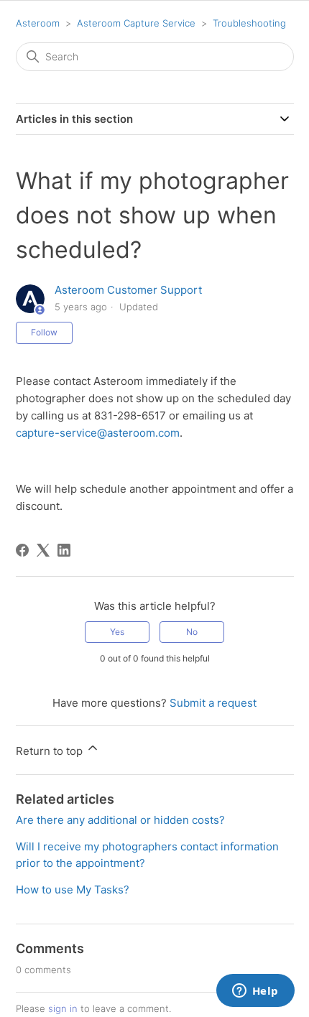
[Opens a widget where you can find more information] (255, 992)
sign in (63, 1008)
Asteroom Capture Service (136, 23)
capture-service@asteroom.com (98, 433)
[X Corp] (43, 550)
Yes (117, 631)
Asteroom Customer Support (128, 290)
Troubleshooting (249, 23)
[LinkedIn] (63, 550)
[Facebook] (22, 550)
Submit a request (213, 703)
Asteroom (38, 23)
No (192, 631)
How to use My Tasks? (72, 889)
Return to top (51, 751)
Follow (44, 332)
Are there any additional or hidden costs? (120, 820)
